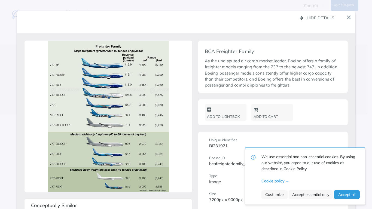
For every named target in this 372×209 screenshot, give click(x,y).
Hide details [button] (320, 17)
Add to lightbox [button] (223, 116)
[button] (349, 17)
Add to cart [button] (266, 116)
